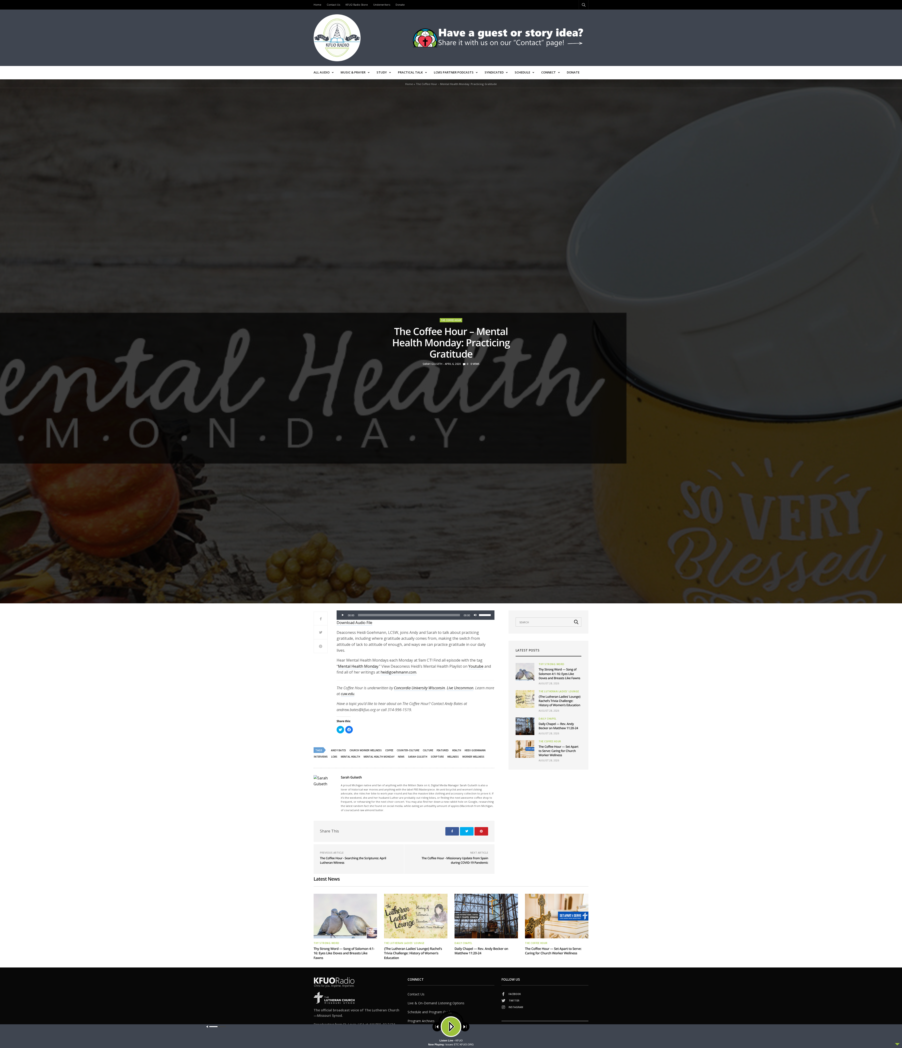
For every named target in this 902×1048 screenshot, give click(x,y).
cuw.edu (347, 693)
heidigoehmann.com (398, 672)
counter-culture (408, 750)
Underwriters (381, 4)
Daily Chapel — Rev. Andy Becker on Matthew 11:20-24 (558, 726)
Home (317, 4)
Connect (548, 72)
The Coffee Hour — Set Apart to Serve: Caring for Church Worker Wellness (558, 750)
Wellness (453, 756)
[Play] (342, 615)
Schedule (522, 72)
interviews (321, 756)
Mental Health (350, 756)
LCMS (334, 756)
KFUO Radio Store (357, 4)
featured (443, 750)
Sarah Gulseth (432, 364)
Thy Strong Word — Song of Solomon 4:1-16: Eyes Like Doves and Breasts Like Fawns (559, 673)
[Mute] (475, 615)
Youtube (475, 666)
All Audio (322, 72)
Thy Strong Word (551, 664)
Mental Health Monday (358, 666)
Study (382, 72)
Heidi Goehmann (475, 750)
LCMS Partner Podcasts (454, 72)
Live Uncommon (460, 687)
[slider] (485, 614)
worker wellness (473, 756)
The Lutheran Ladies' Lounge (559, 691)
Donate (400, 4)
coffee (389, 750)
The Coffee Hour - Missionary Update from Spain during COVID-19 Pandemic (455, 860)
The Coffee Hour (451, 320)
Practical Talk (410, 72)
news (401, 756)
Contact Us (333, 4)
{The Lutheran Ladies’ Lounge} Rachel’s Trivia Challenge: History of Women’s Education (559, 700)
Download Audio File (354, 622)
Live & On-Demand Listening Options (436, 1003)
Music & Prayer (353, 72)
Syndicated (494, 72)
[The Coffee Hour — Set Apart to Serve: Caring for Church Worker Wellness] (525, 749)
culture (428, 750)
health (456, 750)
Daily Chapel (547, 718)
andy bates (338, 750)
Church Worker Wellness (366, 750)
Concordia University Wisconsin (419, 687)
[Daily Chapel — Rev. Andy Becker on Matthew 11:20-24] (525, 726)
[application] (415, 615)
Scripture (437, 756)
